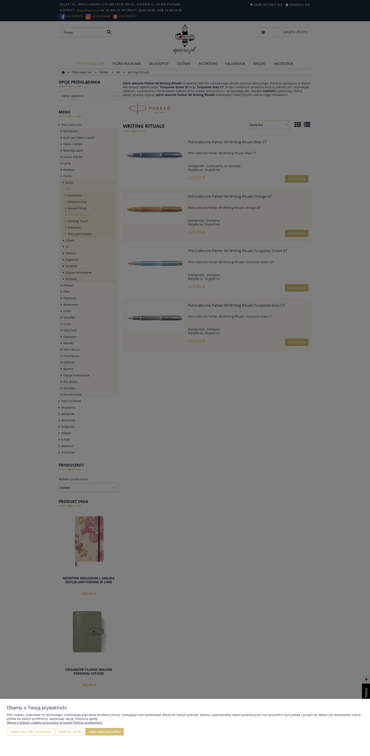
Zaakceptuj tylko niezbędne (30, 732)
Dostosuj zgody (69, 732)
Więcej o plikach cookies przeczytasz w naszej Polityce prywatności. (55, 722)
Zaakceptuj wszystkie (104, 732)
